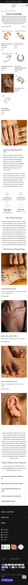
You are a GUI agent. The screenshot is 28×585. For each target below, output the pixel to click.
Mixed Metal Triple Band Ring (19, 89)
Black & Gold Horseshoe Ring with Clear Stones (20, 68)
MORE (3, 523)
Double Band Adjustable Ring (5, 109)
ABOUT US (5, 517)
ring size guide (9, 468)
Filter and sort (7, 26)
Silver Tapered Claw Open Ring (6, 67)
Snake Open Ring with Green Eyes (7, 45)
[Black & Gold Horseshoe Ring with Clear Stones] (20, 58)
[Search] (20, 6)
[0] (26, 6)
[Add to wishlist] (3, 31)
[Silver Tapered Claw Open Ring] (7, 58)
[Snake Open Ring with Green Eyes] (7, 36)
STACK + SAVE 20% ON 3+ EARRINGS (14, 1)
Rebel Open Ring (18, 44)
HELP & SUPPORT (7, 512)
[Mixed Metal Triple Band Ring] (20, 80)
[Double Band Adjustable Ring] (7, 100)
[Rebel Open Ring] (20, 36)
